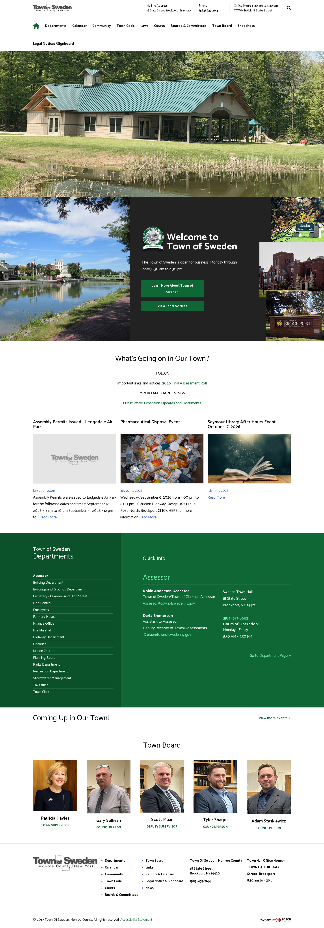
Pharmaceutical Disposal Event (150, 422)
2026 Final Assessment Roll (184, 383)
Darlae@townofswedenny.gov (167, 634)
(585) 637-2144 (208, 10)
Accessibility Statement (136, 919)
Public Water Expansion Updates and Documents (162, 403)
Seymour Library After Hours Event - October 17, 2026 (243, 424)
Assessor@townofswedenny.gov (169, 603)
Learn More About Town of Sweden (172, 289)
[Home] (39, 26)
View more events (273, 718)
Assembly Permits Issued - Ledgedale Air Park (72, 424)
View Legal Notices (172, 306)
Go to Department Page (269, 655)
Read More (48, 517)
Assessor (156, 578)
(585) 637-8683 (235, 618)
